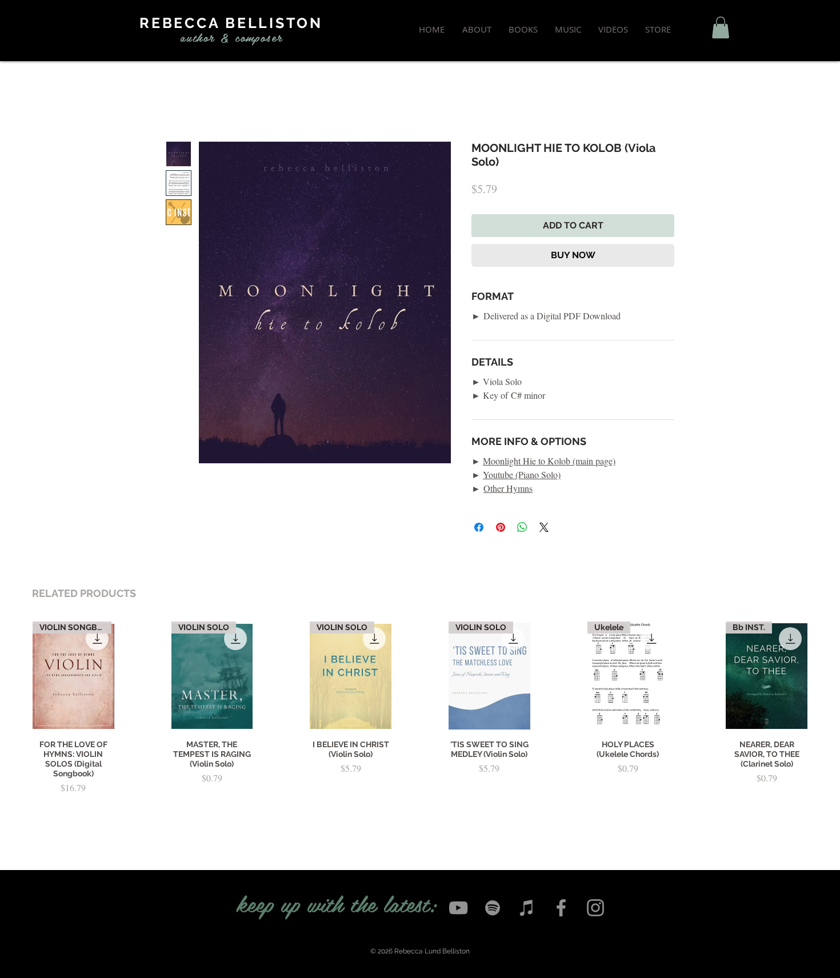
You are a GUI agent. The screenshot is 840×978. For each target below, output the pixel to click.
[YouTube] (458, 907)
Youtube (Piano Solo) (522, 474)
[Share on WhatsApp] (522, 527)
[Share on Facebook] (479, 527)
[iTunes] (526, 907)
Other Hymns (508, 488)
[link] (720, 27)
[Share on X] (544, 527)
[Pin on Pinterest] (500, 527)
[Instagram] (595, 907)
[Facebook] (561, 907)
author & (205, 37)
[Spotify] (492, 907)
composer (259, 37)
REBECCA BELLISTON (231, 22)
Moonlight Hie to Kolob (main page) (549, 461)
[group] (420, 722)
